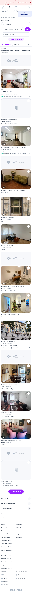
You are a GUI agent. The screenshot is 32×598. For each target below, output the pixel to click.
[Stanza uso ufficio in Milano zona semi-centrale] (16, 279)
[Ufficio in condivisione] (16, 237)
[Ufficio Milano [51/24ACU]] (16, 335)
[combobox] (16, 24)
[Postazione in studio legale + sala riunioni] (16, 432)
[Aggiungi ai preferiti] (28, 71)
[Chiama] (30, 96)
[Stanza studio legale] (16, 473)
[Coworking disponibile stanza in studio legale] (16, 182)
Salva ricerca (7, 44)
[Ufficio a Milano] (16, 83)
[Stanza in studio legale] (16, 404)
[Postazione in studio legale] (16, 210)
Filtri (27, 29)
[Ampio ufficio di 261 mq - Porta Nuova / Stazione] (16, 140)
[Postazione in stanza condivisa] (16, 111)
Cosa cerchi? (5, 20)
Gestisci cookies (5, 537)
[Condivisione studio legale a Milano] (16, 306)
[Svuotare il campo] (28, 24)
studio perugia (11, 11)
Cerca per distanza (16, 39)
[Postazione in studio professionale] (16, 377)
